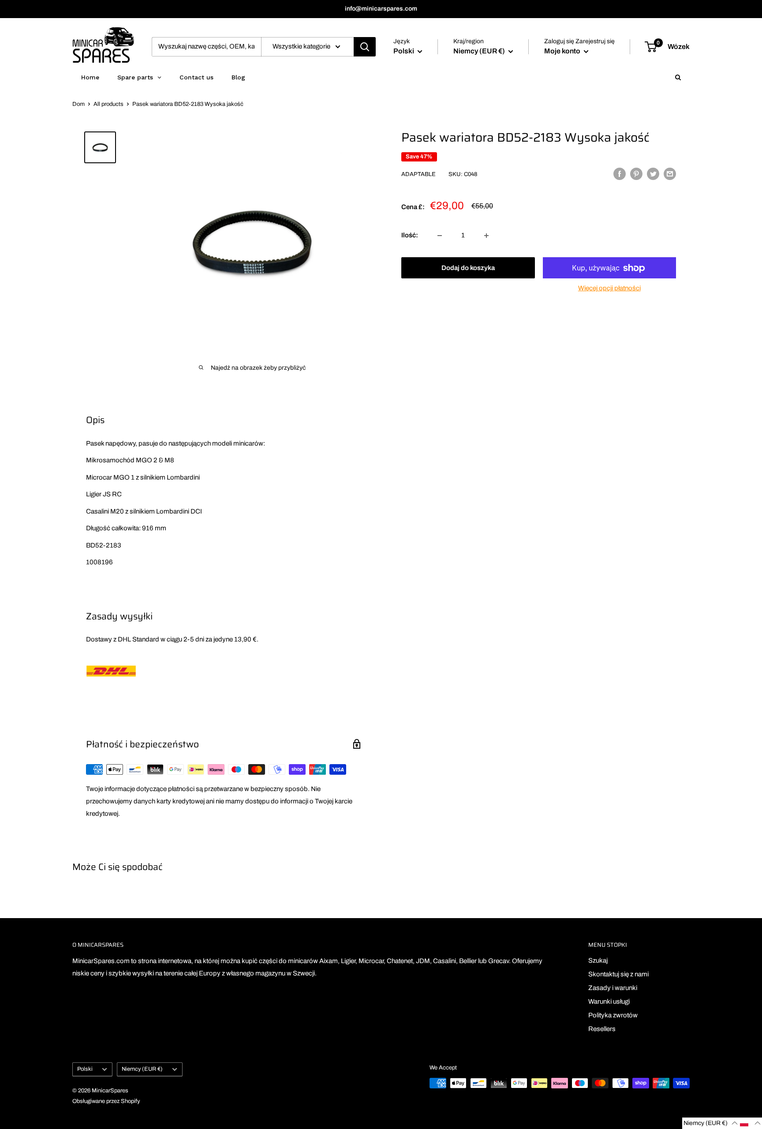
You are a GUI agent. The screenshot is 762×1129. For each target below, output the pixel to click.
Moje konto (563, 51)
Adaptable (418, 175)
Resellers (602, 1028)
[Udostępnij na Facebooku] (619, 173)
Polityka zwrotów (613, 1015)
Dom (78, 104)
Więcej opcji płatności (609, 288)
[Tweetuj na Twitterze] (653, 173)
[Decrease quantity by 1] (439, 235)
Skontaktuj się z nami (618, 974)
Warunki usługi (609, 1001)
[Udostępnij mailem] (670, 173)
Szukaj (598, 960)
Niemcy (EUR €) (142, 1069)
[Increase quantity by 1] (486, 235)
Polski (85, 1069)
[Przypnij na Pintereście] (636, 173)
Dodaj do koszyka (468, 268)
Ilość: (409, 235)
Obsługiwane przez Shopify (106, 1101)
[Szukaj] (365, 46)
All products (108, 104)
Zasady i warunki (612, 987)
